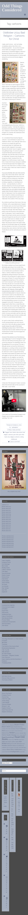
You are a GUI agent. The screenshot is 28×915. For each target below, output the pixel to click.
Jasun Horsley (5, 582)
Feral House (5, 612)
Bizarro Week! (6, 726)
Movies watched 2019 (8, 543)
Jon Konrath (5, 586)
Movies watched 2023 (8, 536)
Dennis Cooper (6, 575)
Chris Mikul (5, 571)
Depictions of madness (10, 730)
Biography (12, 724)
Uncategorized (14, 751)
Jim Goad (4, 584)
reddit (20, 747)
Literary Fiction (11, 739)
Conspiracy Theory (12, 802)
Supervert (4, 591)
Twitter (6, 830)
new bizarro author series (11, 741)
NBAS (3, 741)
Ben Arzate (5, 566)
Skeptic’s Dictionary (7, 711)
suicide (3, 751)
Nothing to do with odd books (14, 743)
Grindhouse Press (6, 614)
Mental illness (21, 739)
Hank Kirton (5, 579)
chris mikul (8, 728)
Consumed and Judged (8, 607)
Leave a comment (15, 441)
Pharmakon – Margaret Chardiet (10, 655)
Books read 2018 (6, 516)
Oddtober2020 (21, 745)
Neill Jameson (5, 651)
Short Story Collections (14, 749)
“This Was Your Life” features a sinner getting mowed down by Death (13, 289)
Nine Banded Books (7, 618)
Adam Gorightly (6, 560)
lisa (9, 437)
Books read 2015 (6, 521)
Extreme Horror (5, 733)
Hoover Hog (5, 697)
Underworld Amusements (9, 621)
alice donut (19, 432)
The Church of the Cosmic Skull (10, 646)
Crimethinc (5, 609)
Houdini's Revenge (11, 735)
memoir (16, 739)
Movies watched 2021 (7, 539)
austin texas (7, 724)
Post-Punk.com (6, 657)
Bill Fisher (4, 642)
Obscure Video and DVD (8, 678)
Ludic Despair (5, 702)
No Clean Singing (6, 653)
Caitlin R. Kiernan (6, 569)
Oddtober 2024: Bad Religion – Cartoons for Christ (14, 35)
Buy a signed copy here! (14, 491)
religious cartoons (15, 437)
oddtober (9, 745)
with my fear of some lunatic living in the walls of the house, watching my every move (13, 326)
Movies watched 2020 (8, 541)
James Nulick (5, 580)
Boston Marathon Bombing (16, 726)
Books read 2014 (6, 523)
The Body (4, 644)
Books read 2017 (6, 517)
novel (23, 743)
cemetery (3, 728)
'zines (3, 724)
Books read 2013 (6, 525)
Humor (18, 735)
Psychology (16, 747)
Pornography (11, 747)
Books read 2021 (6, 510)
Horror (4, 735)
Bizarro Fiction (19, 725)
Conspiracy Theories (15, 728)
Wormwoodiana (6, 623)
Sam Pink (4, 590)
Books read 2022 (6, 508)
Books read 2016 (6, 519)
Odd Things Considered (12, 8)
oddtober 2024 (5, 747)
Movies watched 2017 (7, 547)
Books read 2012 (6, 527)
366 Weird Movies (6, 676)
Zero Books (5, 625)
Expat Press (5, 610)
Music (10, 430)
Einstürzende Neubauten (8, 648)
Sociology (24, 749)
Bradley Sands (6, 567)
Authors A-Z (5, 504)
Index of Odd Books (7, 616)
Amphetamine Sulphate (8, 605)
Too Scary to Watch (7, 680)
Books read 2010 (6, 530)
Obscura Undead (6, 704)
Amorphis (4, 640)
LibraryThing (6, 885)
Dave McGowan (6, 573)
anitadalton (15, 427)
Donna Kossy (5, 577)
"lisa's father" (13, 432)
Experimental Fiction (19, 730)
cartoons (10, 434)
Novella (4, 745)
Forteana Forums (6, 695)
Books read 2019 (6, 514)
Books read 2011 (6, 528)
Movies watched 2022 (8, 538)
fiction (12, 733)
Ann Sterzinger (6, 564)
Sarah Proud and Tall (7, 710)
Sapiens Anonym (6, 708)
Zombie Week (22, 751)
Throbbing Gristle (6, 663)
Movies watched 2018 (8, 545)
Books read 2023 (6, 506)
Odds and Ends (16, 430)
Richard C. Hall (6, 706)
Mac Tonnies (5, 588)
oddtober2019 (15, 745)
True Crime (7, 751)
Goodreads (6, 865)
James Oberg (5, 700)
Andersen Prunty (6, 562)
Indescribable (22, 735)
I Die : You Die (5, 650)
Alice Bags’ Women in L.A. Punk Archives (12, 639)
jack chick (16, 434)
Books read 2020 (6, 512)
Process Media (6, 620)
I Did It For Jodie (6, 699)
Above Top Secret (7, 693)
